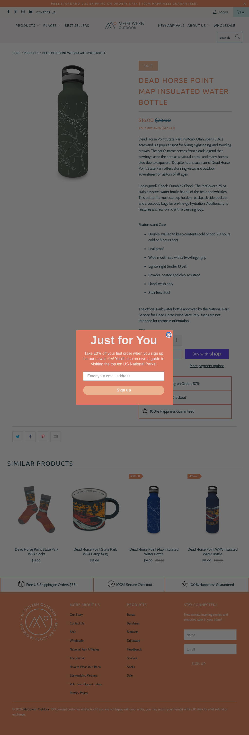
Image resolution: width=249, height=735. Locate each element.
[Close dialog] (168, 334)
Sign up (124, 390)
